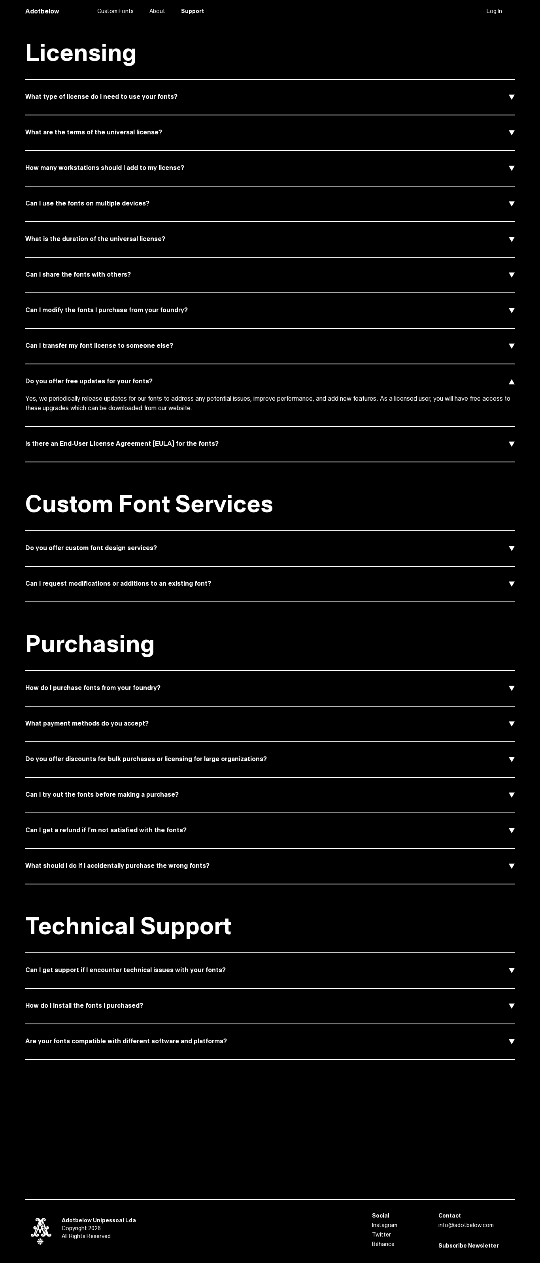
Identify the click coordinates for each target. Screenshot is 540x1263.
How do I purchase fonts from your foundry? (92, 688)
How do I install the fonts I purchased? (84, 1006)
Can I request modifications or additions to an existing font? (118, 584)
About (157, 11)
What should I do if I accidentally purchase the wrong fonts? (117, 866)
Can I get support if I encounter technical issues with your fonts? (125, 970)
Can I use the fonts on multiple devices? (87, 204)
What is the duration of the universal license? (95, 239)
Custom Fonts (115, 11)
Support (192, 11)
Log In (494, 11)
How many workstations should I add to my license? (104, 168)
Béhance (383, 1244)
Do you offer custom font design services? (91, 548)
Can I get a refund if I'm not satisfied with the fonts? (106, 830)
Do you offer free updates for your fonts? (89, 382)
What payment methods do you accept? (87, 724)
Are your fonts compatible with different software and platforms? (126, 1041)
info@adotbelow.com (466, 1225)
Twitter (381, 1235)
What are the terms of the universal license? (93, 133)
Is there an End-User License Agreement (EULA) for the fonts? (122, 444)
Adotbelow (42, 12)
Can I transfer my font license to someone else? (99, 346)
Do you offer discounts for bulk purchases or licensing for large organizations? (146, 759)
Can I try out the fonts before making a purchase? (102, 795)
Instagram (384, 1225)
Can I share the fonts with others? (78, 275)
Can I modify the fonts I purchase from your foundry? (106, 310)
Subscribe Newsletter (468, 1246)
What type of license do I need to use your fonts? (101, 97)
